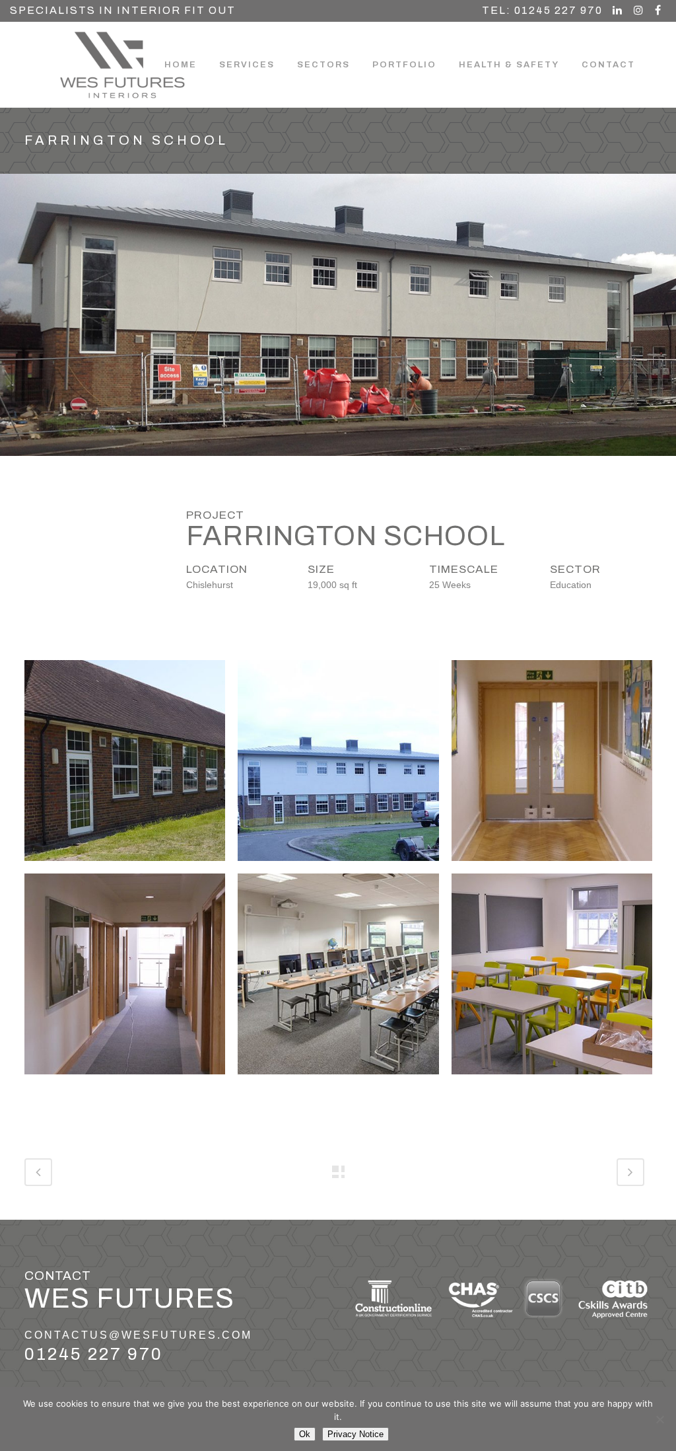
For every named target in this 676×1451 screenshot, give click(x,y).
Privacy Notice (355, 1434)
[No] (659, 1419)
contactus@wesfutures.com (138, 1335)
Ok (304, 1434)
